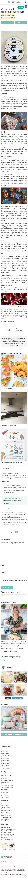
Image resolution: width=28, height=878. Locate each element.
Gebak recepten (5, 760)
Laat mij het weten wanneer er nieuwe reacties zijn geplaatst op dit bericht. (15, 581)
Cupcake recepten (5, 756)
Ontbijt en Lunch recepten (7, 783)
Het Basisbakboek (5, 827)
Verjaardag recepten (6, 805)
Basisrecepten (4, 750)
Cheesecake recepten (6, 755)
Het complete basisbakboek (8, 839)
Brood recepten (5, 778)
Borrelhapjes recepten (6, 777)
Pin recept (22, 23)
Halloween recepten (6, 815)
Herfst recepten (5, 795)
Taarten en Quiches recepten (8, 787)
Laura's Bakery (14, 2)
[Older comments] (12, 532)
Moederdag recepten (6, 812)
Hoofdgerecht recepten (7, 780)
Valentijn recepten (5, 807)
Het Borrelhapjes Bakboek (7, 830)
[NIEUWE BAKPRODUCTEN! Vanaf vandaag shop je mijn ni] (20, 690)
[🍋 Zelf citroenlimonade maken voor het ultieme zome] (7, 677)
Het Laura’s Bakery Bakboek (8, 829)
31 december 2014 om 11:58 (12, 473)
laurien (5, 508)
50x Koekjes (4, 837)
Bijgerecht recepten (6, 775)
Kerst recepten (5, 819)
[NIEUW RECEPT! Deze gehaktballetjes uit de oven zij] (20, 677)
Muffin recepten (5, 763)
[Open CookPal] (25, 6)
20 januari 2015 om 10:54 (12, 508)
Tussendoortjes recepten (7, 767)
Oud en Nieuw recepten (7, 820)
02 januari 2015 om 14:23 (17, 498)
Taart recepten (5, 765)
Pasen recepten (5, 809)
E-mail (3, 572)
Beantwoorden (6, 481)
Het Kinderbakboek (6, 832)
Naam (2, 565)
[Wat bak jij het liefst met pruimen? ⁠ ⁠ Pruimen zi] (7, 690)
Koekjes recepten (5, 762)
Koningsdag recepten (6, 810)
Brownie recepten (5, 751)
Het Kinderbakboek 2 (6, 836)
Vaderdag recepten (6, 814)
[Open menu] (2, 2)
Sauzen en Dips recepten (7, 785)
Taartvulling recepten (6, 768)
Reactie (3, 547)
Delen (8, 23)
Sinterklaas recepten (6, 817)
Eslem (4, 473)
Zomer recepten (5, 793)
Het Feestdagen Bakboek (7, 834)
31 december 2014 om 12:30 (15, 485)
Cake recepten (5, 753)
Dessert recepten (5, 758)
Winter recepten (5, 797)
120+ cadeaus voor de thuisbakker (14, 734)
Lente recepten (5, 792)
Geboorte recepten (6, 803)
